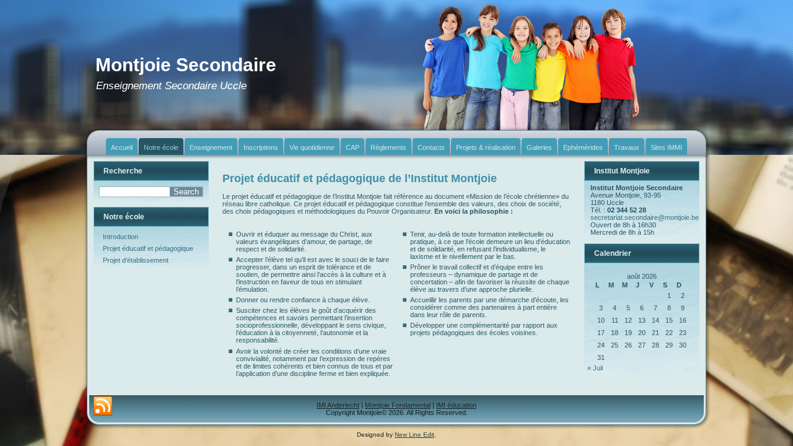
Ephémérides (583, 147)
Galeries (539, 147)
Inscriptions (260, 147)
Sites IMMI (666, 147)
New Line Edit (414, 434)
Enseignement (211, 147)
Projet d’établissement (136, 260)
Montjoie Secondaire (185, 65)
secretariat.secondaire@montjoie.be (644, 217)
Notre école (161, 147)
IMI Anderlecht (338, 405)
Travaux (626, 147)
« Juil (595, 368)
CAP (352, 147)
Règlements (388, 147)
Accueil (122, 147)
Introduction (120, 236)
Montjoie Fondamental (398, 405)
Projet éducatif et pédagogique (148, 248)
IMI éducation (456, 405)
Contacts (431, 147)
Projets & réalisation (485, 147)
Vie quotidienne (312, 147)
